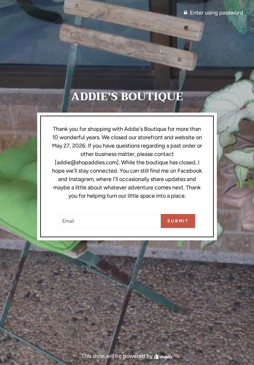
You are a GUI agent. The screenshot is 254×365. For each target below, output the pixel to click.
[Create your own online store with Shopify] (163, 356)
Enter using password (216, 12)
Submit (178, 221)
